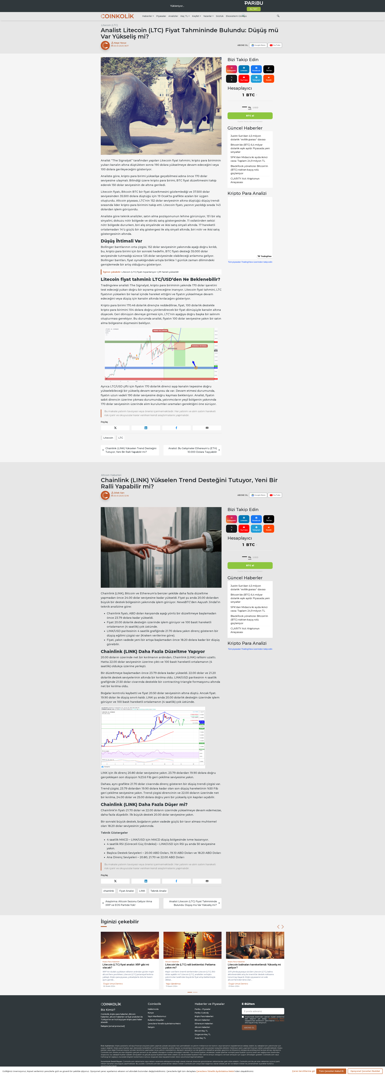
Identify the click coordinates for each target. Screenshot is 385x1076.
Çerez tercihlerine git (303, 1071)
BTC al (250, 115)
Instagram (231, 71)
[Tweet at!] (115, 427)
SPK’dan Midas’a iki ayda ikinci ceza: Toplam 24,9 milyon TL (249, 159)
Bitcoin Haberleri (202, 1020)
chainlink (108, 890)
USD (255, 107)
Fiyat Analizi (126, 890)
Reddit (268, 80)
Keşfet (195, 16)
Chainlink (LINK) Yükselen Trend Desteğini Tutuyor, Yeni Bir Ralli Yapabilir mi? (130, 450)
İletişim (151, 1027)
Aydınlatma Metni (276, 1019)
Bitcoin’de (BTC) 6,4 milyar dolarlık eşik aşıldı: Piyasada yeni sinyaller (250, 148)
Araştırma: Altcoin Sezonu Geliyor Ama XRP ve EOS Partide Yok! (128, 903)
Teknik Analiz (158, 890)
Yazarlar (207, 16)
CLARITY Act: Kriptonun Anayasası (245, 180)
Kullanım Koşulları (156, 1020)
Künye (151, 1013)
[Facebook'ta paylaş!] (176, 427)
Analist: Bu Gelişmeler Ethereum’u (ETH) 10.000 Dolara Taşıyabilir (192, 450)
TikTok (269, 71)
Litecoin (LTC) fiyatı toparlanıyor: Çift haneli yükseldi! (141, 272)
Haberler (147, 16)
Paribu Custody (202, 1013)
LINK (142, 890)
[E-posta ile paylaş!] (207, 427)
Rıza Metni (279, 1021)
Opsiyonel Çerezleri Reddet (365, 1071)
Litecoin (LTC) (109, 25)
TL (249, 107)
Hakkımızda (153, 1009)
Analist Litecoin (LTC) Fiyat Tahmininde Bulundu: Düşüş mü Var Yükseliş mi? (193, 903)
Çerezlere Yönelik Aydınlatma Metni (164, 1023)
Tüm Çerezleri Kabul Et (331, 1071)
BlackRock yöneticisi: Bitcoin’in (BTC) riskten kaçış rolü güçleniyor (249, 170)
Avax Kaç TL (200, 1038)
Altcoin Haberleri (111, 475)
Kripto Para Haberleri (204, 1016)
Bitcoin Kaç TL (201, 1031)
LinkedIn (243, 71)
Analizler (173, 16)
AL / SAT (253, 9)
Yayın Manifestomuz (157, 1016)
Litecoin (108, 437)
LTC (120, 437)
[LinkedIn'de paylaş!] (145, 427)
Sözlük (219, 16)
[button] (278, 927)
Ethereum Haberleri (204, 1023)
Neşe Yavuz (119, 43)
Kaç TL (184, 16)
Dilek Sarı (118, 492)
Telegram (256, 80)
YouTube (244, 80)
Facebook (256, 71)
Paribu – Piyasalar (203, 1009)
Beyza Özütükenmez (176, 984)
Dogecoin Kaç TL (203, 1034)
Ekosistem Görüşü (236, 16)
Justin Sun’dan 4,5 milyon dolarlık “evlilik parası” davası (248, 137)
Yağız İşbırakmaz (110, 984)
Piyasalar (161, 16)
